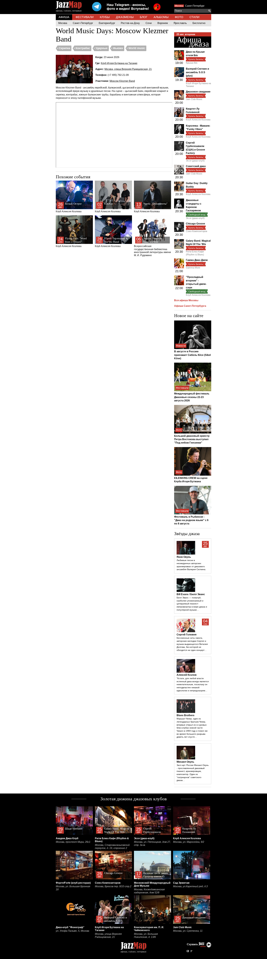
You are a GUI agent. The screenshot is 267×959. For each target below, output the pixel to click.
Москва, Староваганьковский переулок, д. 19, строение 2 (112, 846)
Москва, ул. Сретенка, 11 (188, 931)
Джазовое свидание (198, 91)
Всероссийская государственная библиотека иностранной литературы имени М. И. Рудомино (152, 247)
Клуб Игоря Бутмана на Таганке (119, 63)
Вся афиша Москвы (186, 300)
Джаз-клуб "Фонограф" (70, 927)
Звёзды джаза (187, 533)
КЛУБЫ (105, 17)
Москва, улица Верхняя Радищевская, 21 (128, 69)
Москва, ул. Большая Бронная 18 (73, 888)
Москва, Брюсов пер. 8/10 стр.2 (113, 886)
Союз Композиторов (196, 231)
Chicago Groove (195, 223)
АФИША (64, 17)
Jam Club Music (194, 99)
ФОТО (179, 17)
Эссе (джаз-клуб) (195, 160)
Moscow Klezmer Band (122, 81)
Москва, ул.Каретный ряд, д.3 (190, 886)
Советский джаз (196, 166)
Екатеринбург (107, 23)
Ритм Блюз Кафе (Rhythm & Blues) (195, 253)
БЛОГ (143, 17)
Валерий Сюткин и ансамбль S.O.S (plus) (197, 72)
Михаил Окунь (185, 761)
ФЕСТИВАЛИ (85, 17)
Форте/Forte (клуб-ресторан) (73, 883)
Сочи (149, 23)
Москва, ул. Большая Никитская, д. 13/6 (146, 935)
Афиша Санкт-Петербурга (190, 306)
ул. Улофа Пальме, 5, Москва (72, 931)
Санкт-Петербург (195, 5)
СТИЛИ (194, 17)
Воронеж (162, 23)
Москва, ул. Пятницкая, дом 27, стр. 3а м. (152, 843)
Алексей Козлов (187, 675)
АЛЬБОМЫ (161, 17)
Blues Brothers (185, 715)
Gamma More (193, 267)
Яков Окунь (184, 557)
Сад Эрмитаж (181, 883)
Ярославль (180, 23)
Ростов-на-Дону (130, 23)
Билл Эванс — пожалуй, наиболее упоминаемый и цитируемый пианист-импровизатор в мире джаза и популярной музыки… (192, 603)
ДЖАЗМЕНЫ (125, 17)
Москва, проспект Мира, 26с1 (73, 842)
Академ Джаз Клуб (67, 838)
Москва (179, 5)
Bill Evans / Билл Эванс (191, 594)
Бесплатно (199, 23)
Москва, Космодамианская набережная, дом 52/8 (149, 891)
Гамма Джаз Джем (197, 260)
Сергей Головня (186, 634)
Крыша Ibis (191, 62)
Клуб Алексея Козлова (69, 207)
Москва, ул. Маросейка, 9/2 (188, 842)
